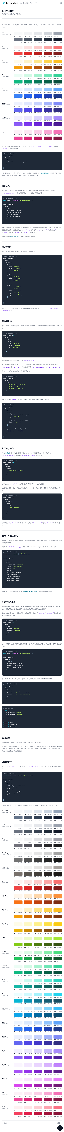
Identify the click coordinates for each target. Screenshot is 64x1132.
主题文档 (7, 453)
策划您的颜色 (45, 173)
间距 (59, 1123)
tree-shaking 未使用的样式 (30, 591)
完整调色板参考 (14, 236)
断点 (4, 1123)
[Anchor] (1, 186)
